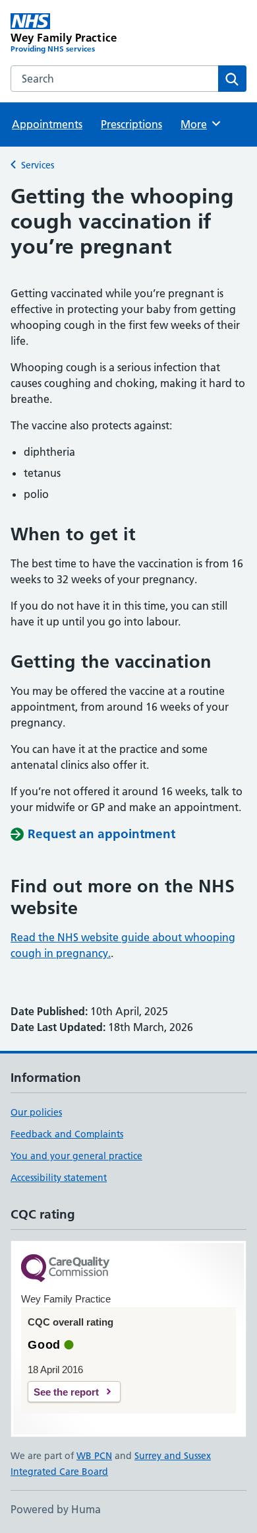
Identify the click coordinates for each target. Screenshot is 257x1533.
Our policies (36, 1112)
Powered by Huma (56, 1509)
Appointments (47, 124)
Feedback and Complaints (67, 1134)
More (200, 124)
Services (37, 165)
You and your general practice (76, 1156)
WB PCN (94, 1456)
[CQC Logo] (65, 1269)
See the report (66, 1392)
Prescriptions (131, 124)
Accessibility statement (59, 1178)
